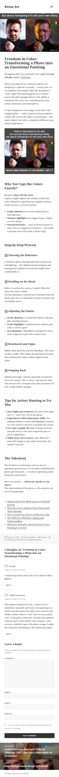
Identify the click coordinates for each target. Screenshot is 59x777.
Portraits (43, 537)
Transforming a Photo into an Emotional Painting (23, 540)
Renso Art (12, 7)
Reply (8, 585)
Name (8, 692)
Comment (10, 658)
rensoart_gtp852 (29, 537)
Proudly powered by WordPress (17, 773)
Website (8, 714)
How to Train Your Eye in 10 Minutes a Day (28, 514)
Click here (26, 77)
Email (8, 703)
